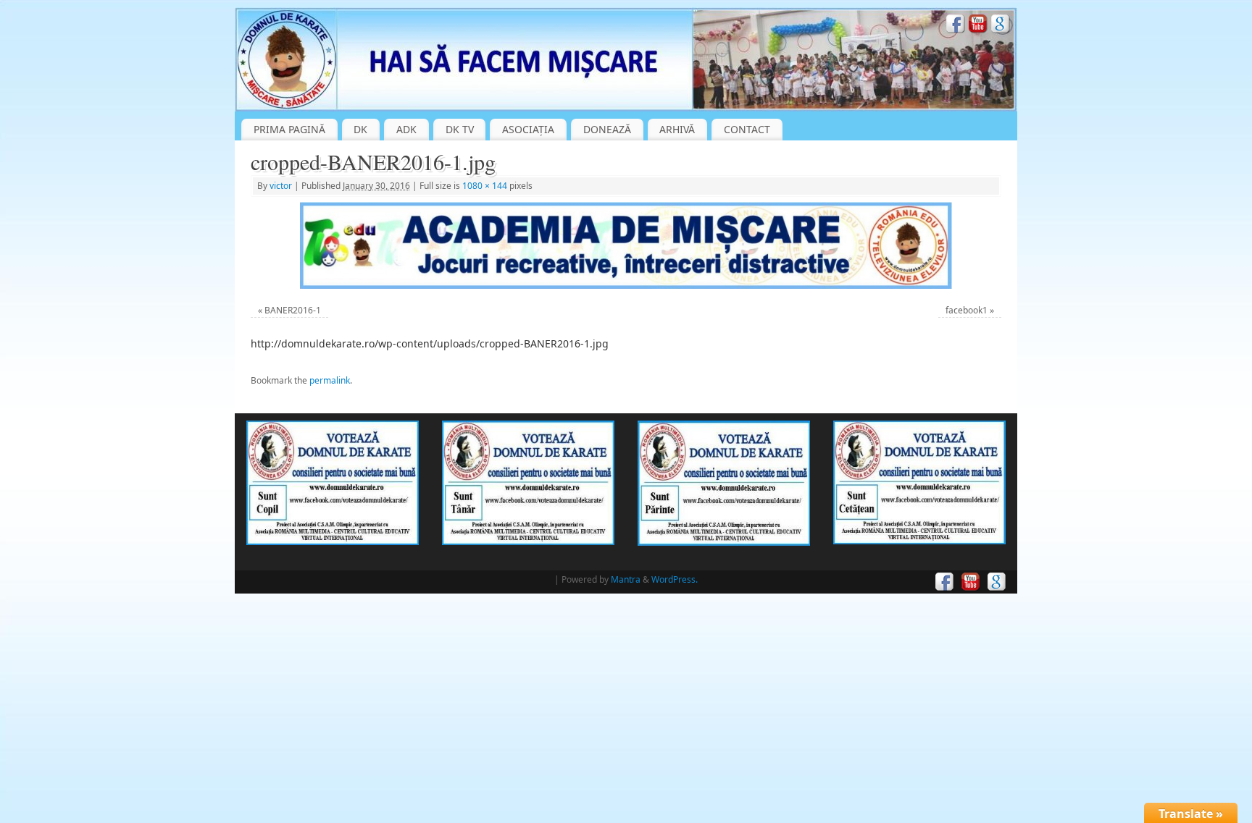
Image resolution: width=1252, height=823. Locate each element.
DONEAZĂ (607, 129)
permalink (329, 380)
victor (281, 186)
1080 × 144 (484, 186)
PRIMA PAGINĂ (289, 129)
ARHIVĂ (677, 129)
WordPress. (674, 579)
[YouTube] (978, 25)
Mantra (625, 579)
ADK (406, 129)
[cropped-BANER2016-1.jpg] (626, 245)
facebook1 (967, 310)
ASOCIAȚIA (528, 129)
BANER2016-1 (292, 310)
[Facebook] (955, 25)
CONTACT (747, 129)
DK (360, 129)
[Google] (1000, 25)
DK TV (460, 129)
